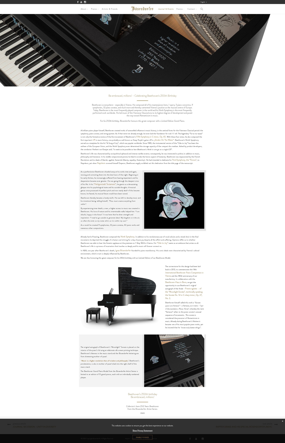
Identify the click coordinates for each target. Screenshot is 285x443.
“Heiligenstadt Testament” (104, 184)
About (83, 9)
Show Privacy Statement (143, 430)
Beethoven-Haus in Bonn (175, 282)
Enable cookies (142, 437)
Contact (191, 9)
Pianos (94, 9)
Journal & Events (166, 9)
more (142, 412)
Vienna (179, 9)
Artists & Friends (110, 9)
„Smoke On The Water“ (164, 140)
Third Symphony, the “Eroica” (184, 160)
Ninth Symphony (127, 236)
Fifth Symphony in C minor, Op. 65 (151, 136)
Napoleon (101, 163)
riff (93, 140)
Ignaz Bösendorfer (123, 250)
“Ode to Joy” (162, 243)
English (203, 2)
